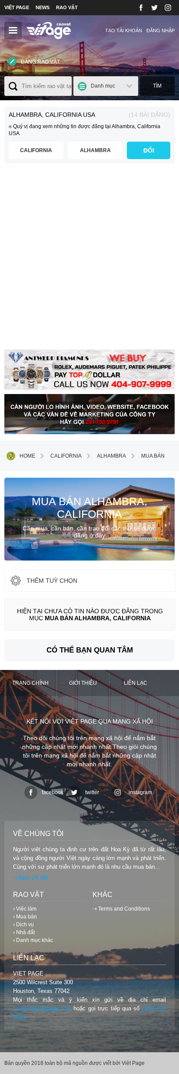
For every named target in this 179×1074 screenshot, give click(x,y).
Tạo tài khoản (123, 30)
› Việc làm (24, 909)
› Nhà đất (24, 932)
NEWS (43, 7)
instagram (140, 792)
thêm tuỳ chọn (52, 580)
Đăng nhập (160, 30)
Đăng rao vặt (40, 62)
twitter (92, 792)
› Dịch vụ (23, 924)
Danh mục (103, 86)
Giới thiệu (83, 683)
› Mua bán (25, 917)
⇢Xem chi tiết (30, 877)
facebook (52, 792)
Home (27, 456)
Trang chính (30, 683)
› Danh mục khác (33, 940)
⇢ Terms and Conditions (121, 909)
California (36, 150)
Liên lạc (135, 683)
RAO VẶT (67, 7)
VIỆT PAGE (16, 7)
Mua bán (153, 456)
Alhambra (95, 150)
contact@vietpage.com (42, 1008)
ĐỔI (148, 150)
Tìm (157, 86)
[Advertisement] (89, 260)
